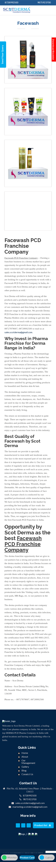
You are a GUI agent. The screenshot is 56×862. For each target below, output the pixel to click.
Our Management (28, 761)
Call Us (49, 857)
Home (25, 752)
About (25, 756)
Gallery (25, 766)
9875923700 (44, 2)
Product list (40, 825)
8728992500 (11, 2)
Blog (24, 770)
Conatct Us (27, 774)
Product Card (27, 857)
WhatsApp (12, 857)
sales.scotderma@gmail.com (30, 803)
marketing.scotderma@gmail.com (30, 806)
